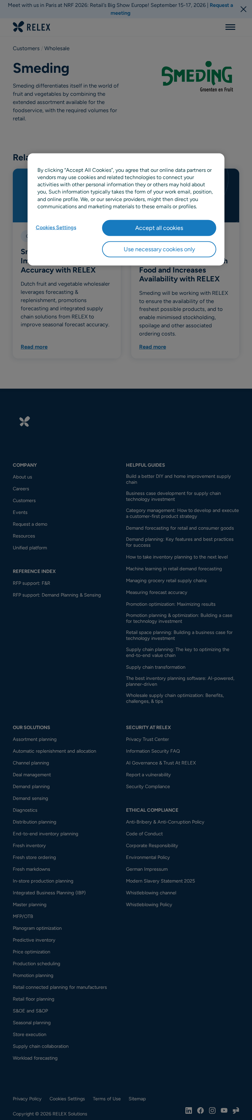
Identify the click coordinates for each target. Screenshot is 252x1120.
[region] (126, 209)
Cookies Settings (56, 227)
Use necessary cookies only (159, 249)
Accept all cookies (159, 227)
